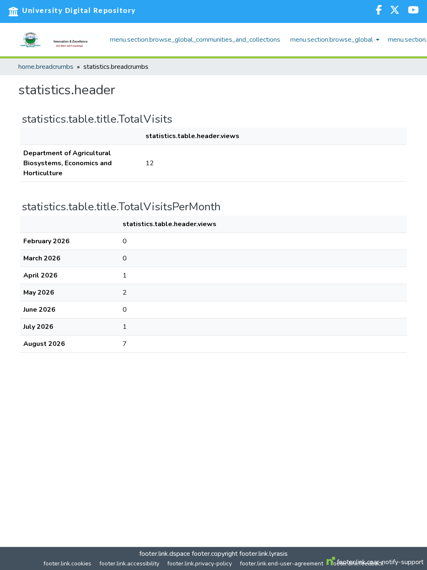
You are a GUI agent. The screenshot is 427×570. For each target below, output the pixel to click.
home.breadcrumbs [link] (45, 66)
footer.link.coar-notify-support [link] (379, 562)
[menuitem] (334, 39)
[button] (60, 39)
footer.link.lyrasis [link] (263, 553)
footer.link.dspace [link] (164, 553)
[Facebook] (379, 11)
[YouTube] (413, 11)
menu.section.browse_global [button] (331, 39)
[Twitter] (394, 11)
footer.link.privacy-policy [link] (199, 563)
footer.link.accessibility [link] (129, 563)
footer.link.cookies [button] (67, 563)
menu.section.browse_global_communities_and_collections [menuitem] (195, 39)
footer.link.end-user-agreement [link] (281, 563)
